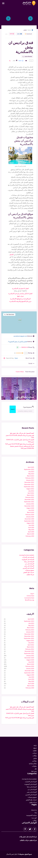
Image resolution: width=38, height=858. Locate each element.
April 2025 (31, 467)
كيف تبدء (34, 818)
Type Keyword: (28, 407)
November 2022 (29, 484)
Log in (32, 594)
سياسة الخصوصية (31, 815)
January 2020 (30, 517)
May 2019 (31, 530)
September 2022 (29, 487)
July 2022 (31, 491)
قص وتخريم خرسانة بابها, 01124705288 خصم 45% (19, 444)
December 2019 (29, 519)
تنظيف (35, 750)
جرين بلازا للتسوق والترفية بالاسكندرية (20, 301)
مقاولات (34, 766)
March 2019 (30, 534)
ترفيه (35, 745)
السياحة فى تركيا (29, 562)
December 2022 (29, 482)
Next (10, 18)
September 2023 (29, 469)
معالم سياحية (33, 763)
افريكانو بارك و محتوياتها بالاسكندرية (20, 299)
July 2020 (31, 510)
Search (13, 409)
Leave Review (27, 56)
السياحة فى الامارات (28, 557)
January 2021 (30, 504)
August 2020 (30, 508)
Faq (36, 813)
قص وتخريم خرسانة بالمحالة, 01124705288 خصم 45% (20, 436)
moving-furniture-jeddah (26, 555)
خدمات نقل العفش (28, 572)
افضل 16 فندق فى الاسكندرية (20, 288)
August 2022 (30, 489)
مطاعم (34, 761)
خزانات (35, 753)
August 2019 (30, 523)
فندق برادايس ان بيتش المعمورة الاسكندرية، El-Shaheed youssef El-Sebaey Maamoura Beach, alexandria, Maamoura (13, 60)
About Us (34, 810)
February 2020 (29, 514)
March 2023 (30, 476)
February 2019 (30, 536)
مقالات (35, 820)
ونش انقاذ (34, 771)
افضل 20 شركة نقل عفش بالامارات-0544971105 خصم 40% (20, 441)
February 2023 (29, 478)
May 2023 (31, 474)
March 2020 (30, 512)
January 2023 (30, 480)
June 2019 (31, 527)
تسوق (35, 748)
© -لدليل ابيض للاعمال (12, 854)
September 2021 (29, 502)
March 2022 (30, 495)
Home (30, 30)
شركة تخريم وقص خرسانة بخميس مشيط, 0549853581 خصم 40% (22, 447)
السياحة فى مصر (29, 566)
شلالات (35, 756)
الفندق (11, 254)
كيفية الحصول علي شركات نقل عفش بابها (22, 433)
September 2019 (29, 521)
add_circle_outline (4, 358)
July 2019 (31, 525)
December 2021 (29, 499)
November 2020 (29, 506)
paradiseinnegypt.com (20, 336)
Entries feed (30, 596)
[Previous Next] (19, 18)
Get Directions (9, 314)
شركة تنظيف (30, 574)
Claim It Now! (20, 372)
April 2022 (31, 493)
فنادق (25, 30)
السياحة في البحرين (28, 568)
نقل (36, 769)
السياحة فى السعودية (28, 559)
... (6, 33)
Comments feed (29, 598)
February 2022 (29, 497)
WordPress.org (29, 600)
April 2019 (31, 532)
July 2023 (31, 471)
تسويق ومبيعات (29, 570)
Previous (32, 18)
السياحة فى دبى (29, 564)
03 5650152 (24, 347)
